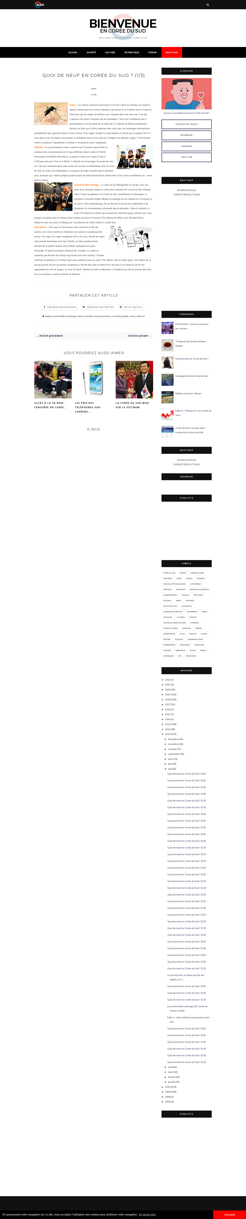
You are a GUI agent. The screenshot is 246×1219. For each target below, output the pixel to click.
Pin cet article (133, 307)
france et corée (170, 628)
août (170, 758)
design (203, 650)
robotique (180, 650)
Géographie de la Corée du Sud (191, 375)
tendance (167, 617)
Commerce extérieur (172, 612)
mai (170, 768)
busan (193, 650)
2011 (168, 734)
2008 (168, 1096)
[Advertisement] (186, 253)
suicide (204, 634)
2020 (168, 689)
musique (167, 650)
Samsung (186, 628)
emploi (189, 578)
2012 (168, 729)
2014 (168, 719)
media (204, 612)
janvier (171, 1081)
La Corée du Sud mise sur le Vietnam (132, 405)
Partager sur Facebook (61, 307)
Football (167, 601)
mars (170, 1071)
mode (179, 578)
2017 (168, 704)
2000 (168, 1101)
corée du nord (197, 573)
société (183, 573)
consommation (170, 595)
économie (180, 589)
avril (170, 1067)
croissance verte (195, 639)
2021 (168, 684)
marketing (199, 645)
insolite (89, 316)
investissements (102, 316)
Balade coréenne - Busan (188, 393)
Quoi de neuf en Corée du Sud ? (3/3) (186, 773)
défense (167, 639)
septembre (174, 753)
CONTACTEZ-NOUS (187, 124)
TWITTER (186, 157)
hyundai (181, 617)
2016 (168, 709)
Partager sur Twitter (100, 307)
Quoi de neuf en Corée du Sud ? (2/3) (186, 780)
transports (192, 612)
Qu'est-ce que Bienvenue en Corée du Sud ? (186, 112)
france (80, 316)
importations (169, 645)
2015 (168, 714)
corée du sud (169, 573)
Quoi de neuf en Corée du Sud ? (192, 358)
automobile (195, 584)
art (179, 656)
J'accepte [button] (229, 1214)
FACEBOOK (187, 135)
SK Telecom (187, 606)
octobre (172, 749)
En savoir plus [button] (147, 1214)
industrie (167, 578)
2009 (168, 1091)
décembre (173, 739)
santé (132, 316)
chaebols (194, 623)
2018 (168, 699)
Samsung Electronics (199, 589)
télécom (140, 316)
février (171, 1076)
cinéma (198, 628)
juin (170, 763)
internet (201, 578)
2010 (168, 1086)
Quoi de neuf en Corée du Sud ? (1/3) (186, 787)
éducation (198, 595)
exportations (169, 634)
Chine (182, 634)
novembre (173, 744)
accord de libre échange (64, 316)
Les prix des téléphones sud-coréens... (88, 407)
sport (178, 601)
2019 (168, 694)
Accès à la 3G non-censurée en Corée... (50, 405)
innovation (185, 645)
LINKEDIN (186, 146)
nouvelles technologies (174, 584)
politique (167, 589)
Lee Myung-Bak (120, 316)
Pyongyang (191, 656)
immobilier (168, 656)
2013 (168, 724)
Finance (193, 617)
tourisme (190, 601)
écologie (179, 639)
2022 (168, 679)
